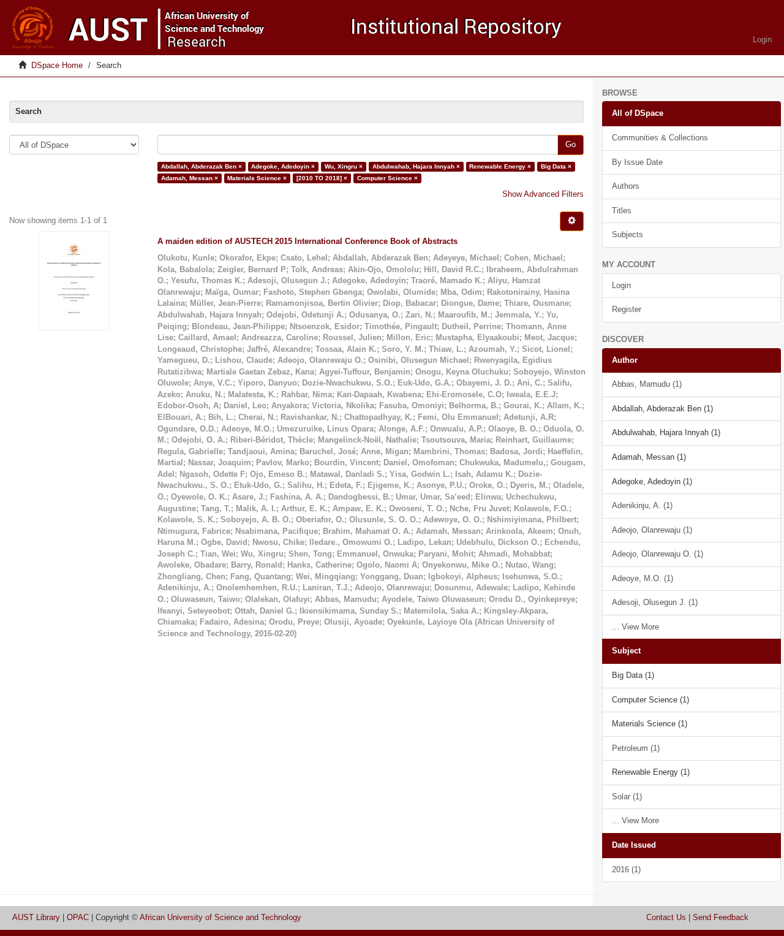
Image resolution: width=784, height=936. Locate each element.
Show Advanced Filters (543, 194)
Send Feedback (720, 917)
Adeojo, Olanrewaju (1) (652, 530)
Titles (621, 210)
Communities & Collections (660, 137)
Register (626, 309)
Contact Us (666, 917)
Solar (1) (627, 796)
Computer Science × (387, 178)
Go (570, 144)
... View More (635, 626)
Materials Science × (257, 178)
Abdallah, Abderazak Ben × (201, 166)
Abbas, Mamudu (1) (647, 384)
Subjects (627, 234)
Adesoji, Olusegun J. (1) (655, 602)
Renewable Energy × (500, 166)
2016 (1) (626, 869)
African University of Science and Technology (220, 917)
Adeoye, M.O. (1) (642, 578)
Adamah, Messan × (189, 178)
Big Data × (556, 166)
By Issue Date (637, 162)
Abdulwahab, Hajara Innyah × (416, 166)
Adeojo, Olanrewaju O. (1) (657, 553)
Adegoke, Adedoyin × (283, 166)
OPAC (78, 917)
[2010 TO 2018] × (321, 178)
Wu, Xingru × (344, 166)
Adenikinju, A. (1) (642, 505)
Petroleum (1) (636, 748)
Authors (625, 186)
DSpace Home (57, 65)
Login (621, 285)
